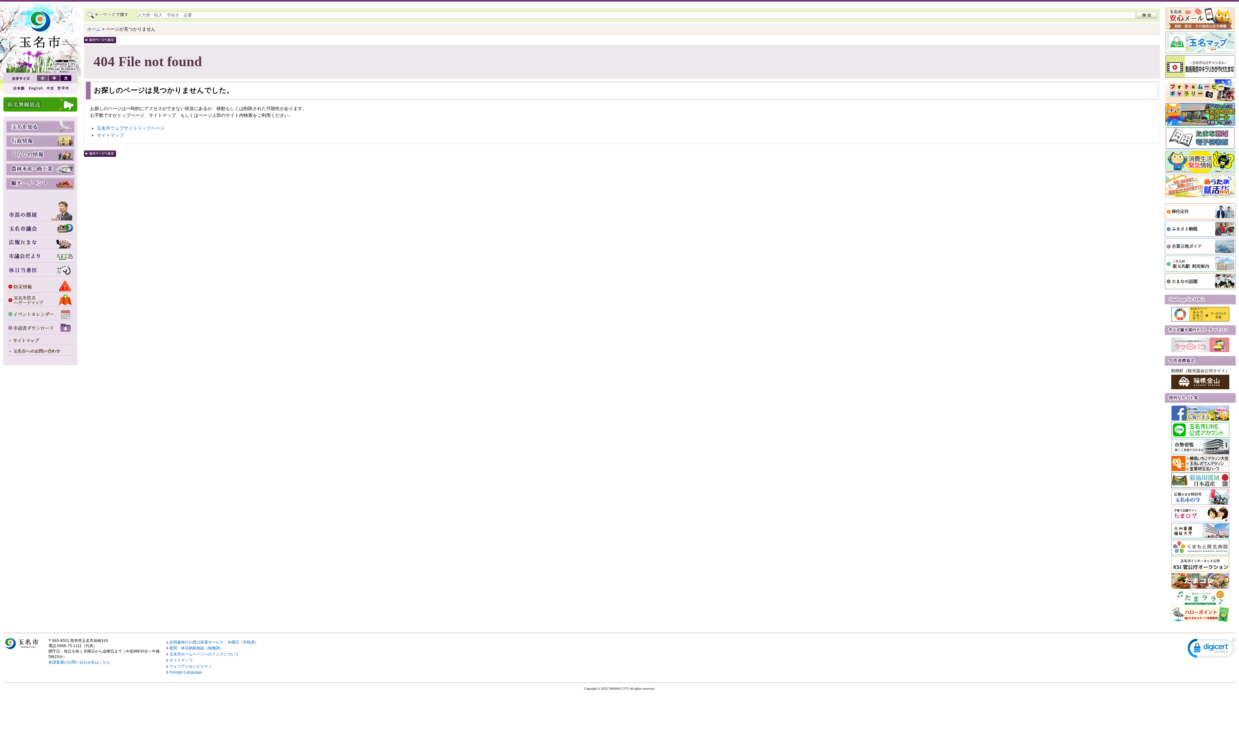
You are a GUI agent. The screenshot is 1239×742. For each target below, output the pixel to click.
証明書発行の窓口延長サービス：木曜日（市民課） (213, 642)
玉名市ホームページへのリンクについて (204, 654)
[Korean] (63, 88)
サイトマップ (110, 135)
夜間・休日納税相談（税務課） (196, 648)
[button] (1211, 649)
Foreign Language (185, 672)
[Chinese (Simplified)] (50, 88)
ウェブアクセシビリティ (190, 666)
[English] (35, 88)
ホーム (94, 29)
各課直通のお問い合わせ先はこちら (79, 662)
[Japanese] (18, 88)
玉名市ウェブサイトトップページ (131, 128)
